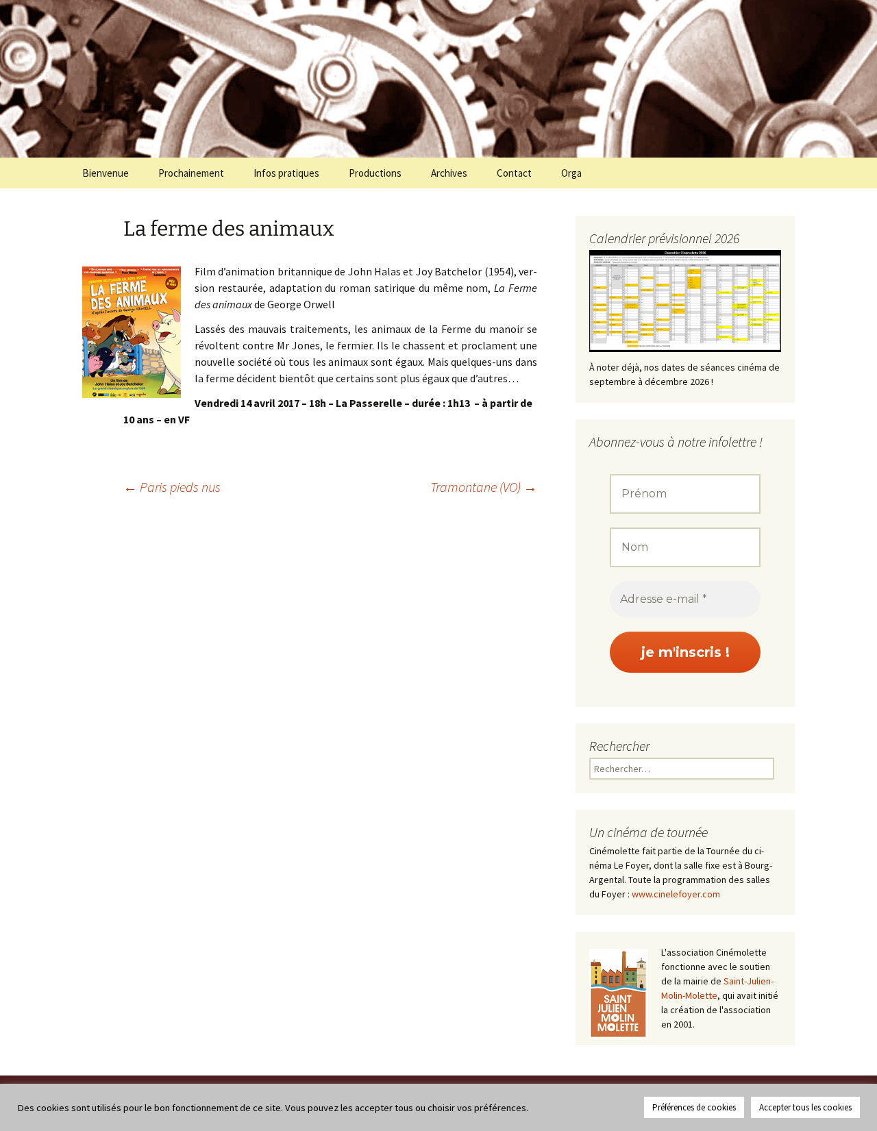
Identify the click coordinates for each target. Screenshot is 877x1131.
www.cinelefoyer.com (676, 894)
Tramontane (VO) (483, 486)
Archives (449, 172)
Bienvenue (105, 172)
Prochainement (191, 172)
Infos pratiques (286, 172)
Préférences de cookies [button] (694, 1107)
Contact (514, 172)
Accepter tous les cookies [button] (805, 1107)
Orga (571, 172)
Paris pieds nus (172, 486)
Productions (375, 172)
